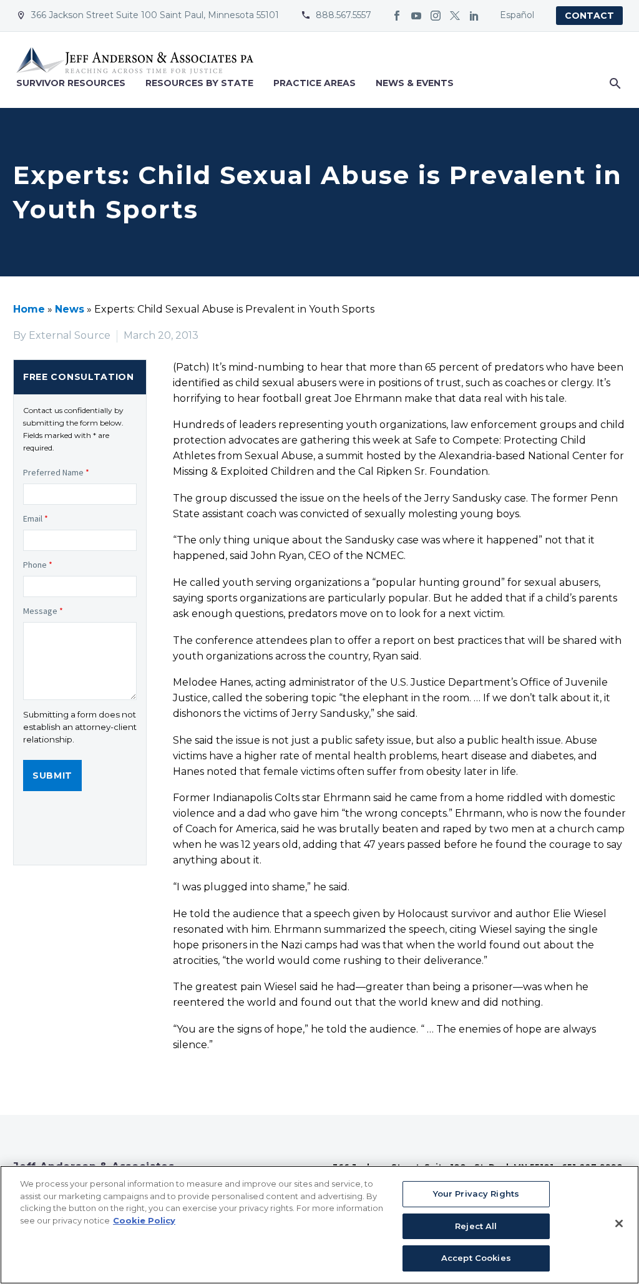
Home (29, 309)
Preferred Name (56, 472)
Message (43, 610)
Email (35, 518)
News (69, 309)
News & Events (415, 83)
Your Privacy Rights (476, 1194)
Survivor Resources (70, 83)
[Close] (619, 1223)
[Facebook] (397, 16)
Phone (37, 564)
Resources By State (199, 83)
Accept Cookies (476, 1258)
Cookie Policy (144, 1220)
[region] (319, 1224)
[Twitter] (455, 16)
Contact (589, 15)
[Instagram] (436, 16)
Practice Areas (314, 83)
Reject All (476, 1226)
